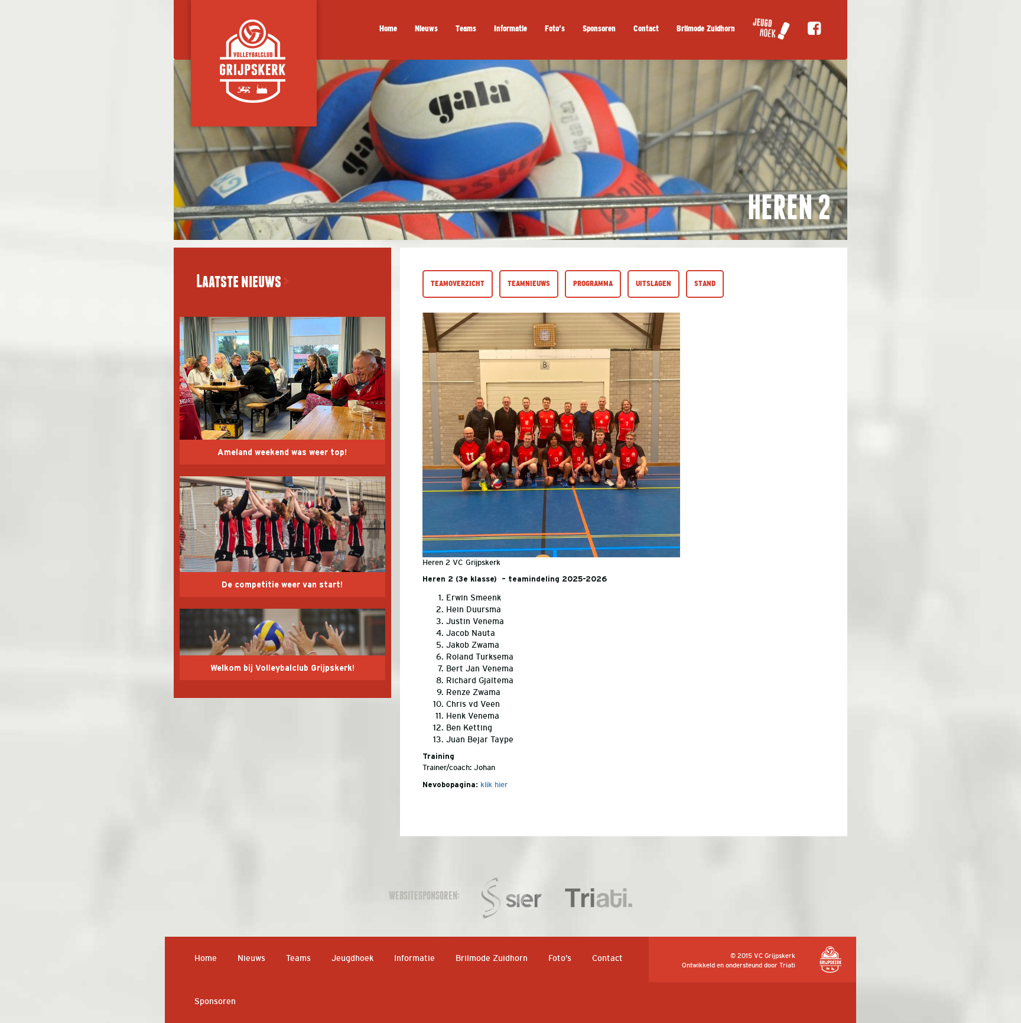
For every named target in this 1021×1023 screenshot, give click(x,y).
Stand (705, 284)
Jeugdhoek (352, 958)
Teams (466, 28)
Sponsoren (599, 28)
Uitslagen (653, 284)
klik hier (494, 784)
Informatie (510, 28)
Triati (787, 965)
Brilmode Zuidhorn (706, 28)
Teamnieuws (529, 284)
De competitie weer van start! (282, 585)
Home (388, 28)
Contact (646, 28)
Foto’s (555, 28)
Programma (593, 284)
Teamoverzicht (458, 284)
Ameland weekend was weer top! (282, 453)
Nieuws (426, 28)
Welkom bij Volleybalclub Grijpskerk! (282, 668)
